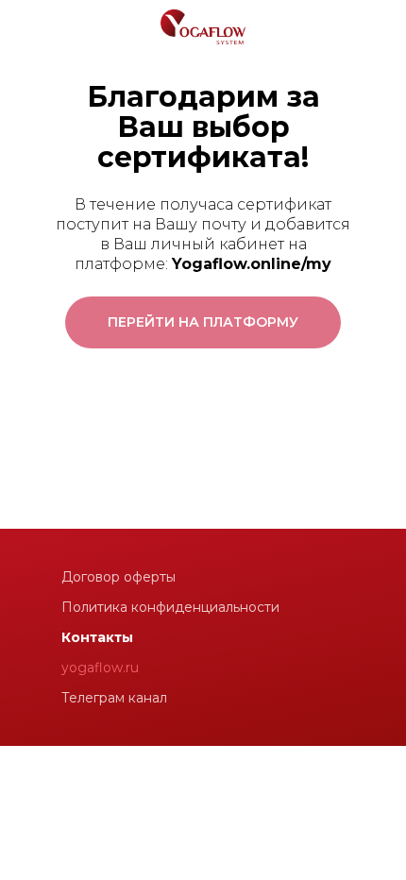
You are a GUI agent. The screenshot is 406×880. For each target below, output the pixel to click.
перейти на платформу (203, 321)
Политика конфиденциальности (170, 607)
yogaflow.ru (100, 667)
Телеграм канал (114, 697)
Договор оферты (118, 576)
